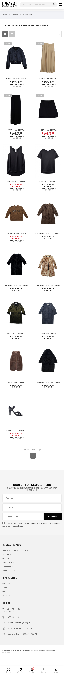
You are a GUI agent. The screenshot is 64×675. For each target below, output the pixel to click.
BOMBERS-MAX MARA (16, 78)
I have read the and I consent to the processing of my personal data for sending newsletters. (31, 525)
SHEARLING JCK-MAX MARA (48, 233)
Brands (5, 587)
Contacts (6, 595)
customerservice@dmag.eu (19, 623)
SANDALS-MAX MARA (16, 430)
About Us (6, 583)
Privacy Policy (21, 523)
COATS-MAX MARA (16, 334)
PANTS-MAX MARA (16, 130)
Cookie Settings (8, 570)
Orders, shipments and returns (15, 550)
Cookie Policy (7, 566)
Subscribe (52, 516)
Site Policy (6, 558)
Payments (6, 554)
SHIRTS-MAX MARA (48, 182)
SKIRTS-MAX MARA (48, 78)
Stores (4, 591)
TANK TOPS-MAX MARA (16, 182)
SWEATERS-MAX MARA (16, 233)
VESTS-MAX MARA (48, 334)
